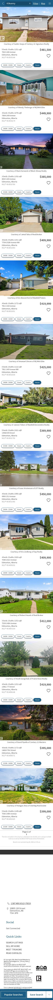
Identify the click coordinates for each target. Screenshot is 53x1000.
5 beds (19, 65)
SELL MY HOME (13, 946)
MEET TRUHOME (14, 949)
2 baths (28, 192)
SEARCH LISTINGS (14, 942)
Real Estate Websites (21, 960)
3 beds (19, 192)
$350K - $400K (8, 192)
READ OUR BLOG (14, 953)
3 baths (28, 65)
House (37, 65)
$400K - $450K (8, 128)
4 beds (19, 128)
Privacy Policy (25, 961)
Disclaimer (7, 963)
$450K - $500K (8, 65)
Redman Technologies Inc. (12, 961)
